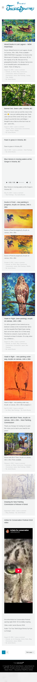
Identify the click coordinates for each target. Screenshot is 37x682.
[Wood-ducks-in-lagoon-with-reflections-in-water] (18, 30)
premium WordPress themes (25, 670)
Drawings (11, 512)
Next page (29, 652)
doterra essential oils (19, 73)
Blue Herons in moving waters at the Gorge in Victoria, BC (18, 160)
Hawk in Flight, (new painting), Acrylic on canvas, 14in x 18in (18, 320)
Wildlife (11, 77)
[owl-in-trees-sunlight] (18, 95)
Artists (23, 639)
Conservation (9, 73)
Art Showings (16, 639)
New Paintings (22, 75)
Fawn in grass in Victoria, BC (15, 140)
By (11, 79)
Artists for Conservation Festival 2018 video (18, 521)
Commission (23, 71)
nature (15, 75)
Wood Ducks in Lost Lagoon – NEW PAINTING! (17, 45)
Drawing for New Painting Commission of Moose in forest (16, 503)
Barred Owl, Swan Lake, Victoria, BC (18, 108)
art (11, 71)
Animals (8, 71)
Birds (14, 71)
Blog (18, 71)
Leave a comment (20, 70)
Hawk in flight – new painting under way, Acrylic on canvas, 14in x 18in (17, 358)
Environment (9, 75)
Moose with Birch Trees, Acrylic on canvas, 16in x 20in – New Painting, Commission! (17, 420)
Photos (12, 130)
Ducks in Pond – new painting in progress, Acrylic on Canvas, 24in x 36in (17, 204)
